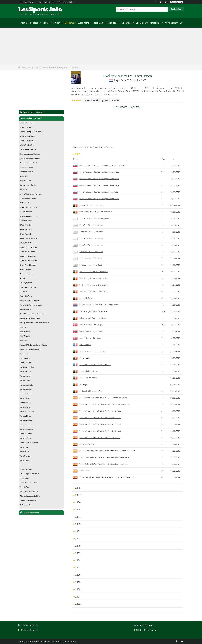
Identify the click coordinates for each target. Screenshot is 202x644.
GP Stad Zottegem (26, 220)
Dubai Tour (23, 189)
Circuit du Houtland (26, 167)
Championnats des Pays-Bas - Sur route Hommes (99, 304)
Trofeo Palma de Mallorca (29, 483)
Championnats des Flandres (30, 154)
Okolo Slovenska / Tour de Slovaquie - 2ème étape (99, 198)
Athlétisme (155, 22)
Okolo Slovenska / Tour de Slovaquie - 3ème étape (99, 185)
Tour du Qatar (25, 447)
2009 (78, 553)
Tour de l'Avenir (25, 407)
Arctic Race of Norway (28, 136)
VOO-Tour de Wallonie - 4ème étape (93, 271)
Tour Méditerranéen (27, 367)
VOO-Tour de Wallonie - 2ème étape (93, 285)
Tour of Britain (24, 451)
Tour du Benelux (25, 425)
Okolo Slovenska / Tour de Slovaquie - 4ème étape (99, 178)
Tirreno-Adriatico (25, 358)
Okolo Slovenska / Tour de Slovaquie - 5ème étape (99, 172)
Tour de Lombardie (26, 385)
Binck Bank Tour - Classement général (94, 218)
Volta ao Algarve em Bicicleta (30, 496)
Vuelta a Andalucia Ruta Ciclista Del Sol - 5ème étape (100, 411)
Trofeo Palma (84, 470)
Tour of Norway (25, 456)
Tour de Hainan (25, 380)
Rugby (57, 22)
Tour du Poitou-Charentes (29, 443)
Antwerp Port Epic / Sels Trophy (31, 132)
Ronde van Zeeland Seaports (30, 349)
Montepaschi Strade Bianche (30, 300)
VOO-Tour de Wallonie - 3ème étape (93, 278)
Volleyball (127, 22)
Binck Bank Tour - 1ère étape (90, 265)
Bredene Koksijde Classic (89, 371)
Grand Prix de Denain (27, 252)
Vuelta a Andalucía (26, 505)
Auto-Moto (83, 22)
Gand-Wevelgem (26, 243)
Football (34, 22)
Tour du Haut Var (26, 434)
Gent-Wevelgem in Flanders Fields (92, 351)
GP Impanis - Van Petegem (29, 207)
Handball (113, 22)
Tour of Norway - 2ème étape (90, 331)
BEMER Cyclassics (27, 141)
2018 (78, 487)
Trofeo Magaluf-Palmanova (29, 474)
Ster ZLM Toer (25, 354)
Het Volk (22, 278)
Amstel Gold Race (26, 127)
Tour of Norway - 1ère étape (90, 338)
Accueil (24, 22)
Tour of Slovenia (25, 465)
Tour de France (25, 376)
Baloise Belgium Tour (27, 145)
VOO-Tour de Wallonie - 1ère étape (92, 291)
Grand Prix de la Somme (28, 260)
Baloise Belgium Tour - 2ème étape (93, 311)
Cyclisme (69, 22)
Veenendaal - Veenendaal (29, 491)
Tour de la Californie (27, 411)
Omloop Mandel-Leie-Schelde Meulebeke (34, 323)
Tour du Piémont (25, 438)
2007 (78, 567)
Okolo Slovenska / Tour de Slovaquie (33, 314)
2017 (78, 495)
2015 (78, 509)
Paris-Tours (24, 340)
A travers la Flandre (27, 123)
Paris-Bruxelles (25, 332)
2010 (78, 545)
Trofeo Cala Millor (26, 469)
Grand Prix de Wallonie (28, 256)
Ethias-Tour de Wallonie (28, 198)
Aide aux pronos (27, 2)
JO (181, 22)
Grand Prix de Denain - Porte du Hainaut (95, 364)
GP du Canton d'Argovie (28, 238)
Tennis (46, 22)
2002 (78, 604)
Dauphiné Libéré (25, 181)
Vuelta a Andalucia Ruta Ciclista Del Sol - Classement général (103, 397)
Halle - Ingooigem (26, 269)
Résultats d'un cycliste (58, 67)
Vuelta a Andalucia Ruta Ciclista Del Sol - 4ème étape (100, 417)
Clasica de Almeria (86, 444)
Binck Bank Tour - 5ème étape (91, 238)
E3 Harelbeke (84, 358)
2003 (78, 596)
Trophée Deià (24, 487)
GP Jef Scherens (26, 212)
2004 (78, 589)
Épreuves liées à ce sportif (31, 118)
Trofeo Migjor (24, 478)
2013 (78, 524)
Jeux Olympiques (26, 283)
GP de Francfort (25, 229)
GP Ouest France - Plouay (29, 216)
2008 (78, 560)
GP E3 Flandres (25, 203)
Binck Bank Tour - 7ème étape (91, 225)
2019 (78, 154)
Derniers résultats (67, 2)
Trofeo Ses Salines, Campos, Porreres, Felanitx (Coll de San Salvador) (106, 477)
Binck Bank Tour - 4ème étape (91, 245)
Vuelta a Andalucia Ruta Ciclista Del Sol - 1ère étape (99, 437)
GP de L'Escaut (25, 234)
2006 (78, 574)
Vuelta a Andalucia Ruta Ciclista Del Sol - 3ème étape (100, 424)
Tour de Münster (25, 389)
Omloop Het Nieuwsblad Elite (30, 318)
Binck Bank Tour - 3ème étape (91, 251)
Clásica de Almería (26, 172)
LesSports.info (29, 10)
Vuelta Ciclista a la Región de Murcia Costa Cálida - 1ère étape (103, 464)
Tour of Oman (24, 460)
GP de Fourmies (25, 225)
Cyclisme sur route (38, 67)
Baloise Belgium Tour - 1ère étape (92, 318)
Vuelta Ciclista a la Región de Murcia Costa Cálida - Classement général (107, 450)
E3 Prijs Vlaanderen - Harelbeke (31, 194)
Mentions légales (29, 630)
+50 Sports (170, 22)
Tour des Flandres (26, 420)
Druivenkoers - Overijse (28, 185)
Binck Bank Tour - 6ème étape (91, 232)
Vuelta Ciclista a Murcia (28, 500)
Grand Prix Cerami (86, 298)
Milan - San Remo (26, 296)
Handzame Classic (26, 274)
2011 (78, 538)
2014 (78, 516)
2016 (78, 502)
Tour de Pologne (25, 394)
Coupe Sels (24, 176)
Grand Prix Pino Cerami (28, 247)
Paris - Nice (24, 327)
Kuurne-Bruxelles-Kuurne (29, 287)
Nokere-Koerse (25, 309)
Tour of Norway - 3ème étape (90, 324)
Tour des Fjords (25, 416)
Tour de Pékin (24, 398)
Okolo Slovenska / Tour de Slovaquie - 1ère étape (98, 192)
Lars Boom (75, 67)
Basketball (98, 22)
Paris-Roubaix (25, 336)
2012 (78, 531)
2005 (78, 582)
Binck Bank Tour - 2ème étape (91, 258)
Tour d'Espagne (25, 371)
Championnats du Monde (28, 163)
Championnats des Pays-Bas (30, 158)
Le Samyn (23, 292)
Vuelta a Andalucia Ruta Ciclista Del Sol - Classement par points (104, 404)
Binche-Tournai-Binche (28, 149)
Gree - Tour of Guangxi (28, 265)
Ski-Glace (141, 22)
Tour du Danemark (26, 429)
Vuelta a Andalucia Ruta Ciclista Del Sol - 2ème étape (100, 431)
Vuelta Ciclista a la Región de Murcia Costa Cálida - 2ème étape (104, 457)
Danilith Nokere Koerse (88, 377)
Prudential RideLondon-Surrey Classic (33, 345)
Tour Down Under (26, 363)
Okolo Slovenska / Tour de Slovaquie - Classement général (102, 165)
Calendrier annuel (47, 2)
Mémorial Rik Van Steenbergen (31, 305)
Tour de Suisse (25, 403)
